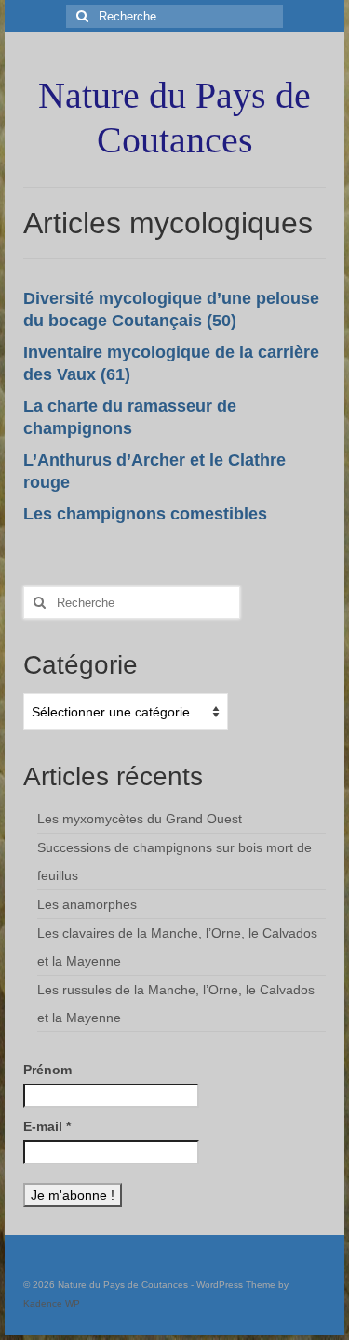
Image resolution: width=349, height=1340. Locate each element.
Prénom (47, 1069)
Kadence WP (51, 1303)
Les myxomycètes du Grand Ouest (139, 818)
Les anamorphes (87, 904)
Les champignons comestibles (145, 514)
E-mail (47, 1126)
